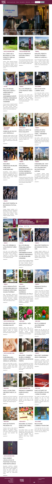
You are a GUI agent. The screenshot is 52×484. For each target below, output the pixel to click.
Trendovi (17, 2)
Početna (5, 86)
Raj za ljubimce (22, 2)
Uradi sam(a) (33, 2)
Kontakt (40, 479)
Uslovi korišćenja (42, 478)
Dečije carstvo (28, 2)
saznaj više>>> (5, 69)
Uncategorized (7, 127)
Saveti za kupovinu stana (11, 2)
